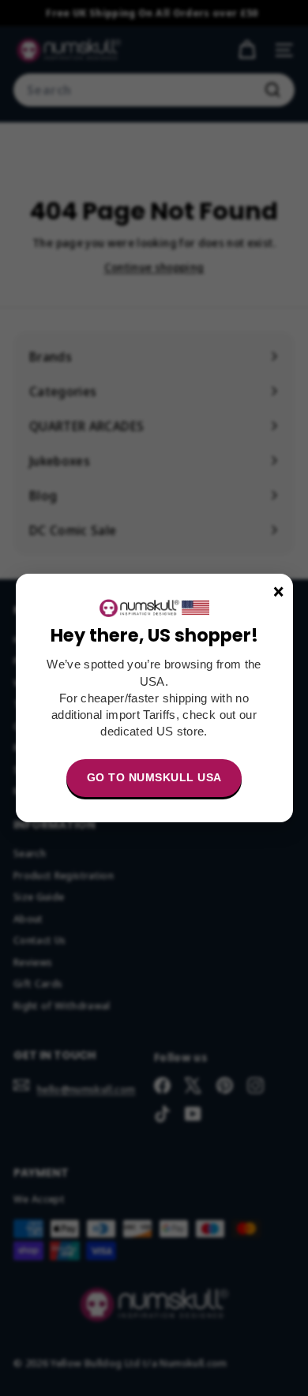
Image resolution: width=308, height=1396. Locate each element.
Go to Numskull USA (154, 777)
